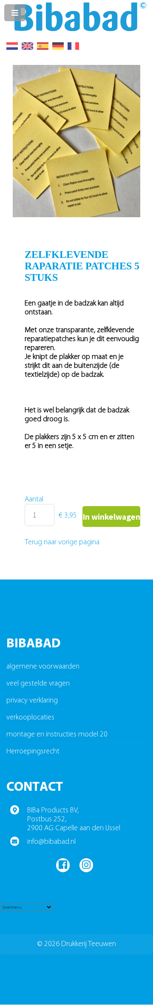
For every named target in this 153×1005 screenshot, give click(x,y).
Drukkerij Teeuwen (88, 944)
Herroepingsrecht (33, 751)
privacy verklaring (32, 700)
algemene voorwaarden (42, 666)
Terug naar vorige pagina (62, 542)
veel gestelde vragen (38, 683)
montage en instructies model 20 (57, 734)
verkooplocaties (30, 717)
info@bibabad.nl (51, 841)
